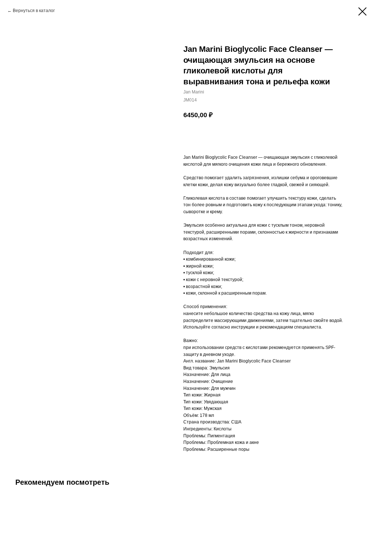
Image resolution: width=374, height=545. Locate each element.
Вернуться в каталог (34, 10)
